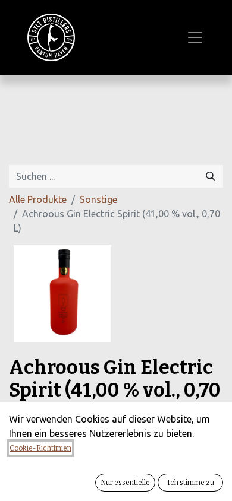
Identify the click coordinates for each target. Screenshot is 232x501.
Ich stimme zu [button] (190, 482)
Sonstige (98, 199)
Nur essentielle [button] (125, 482)
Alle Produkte (38, 199)
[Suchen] (210, 176)
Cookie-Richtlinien (40, 448)
